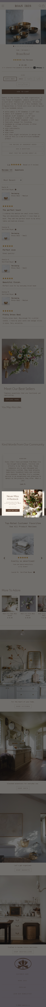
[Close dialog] (43, 492)
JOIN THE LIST (13, 510)
